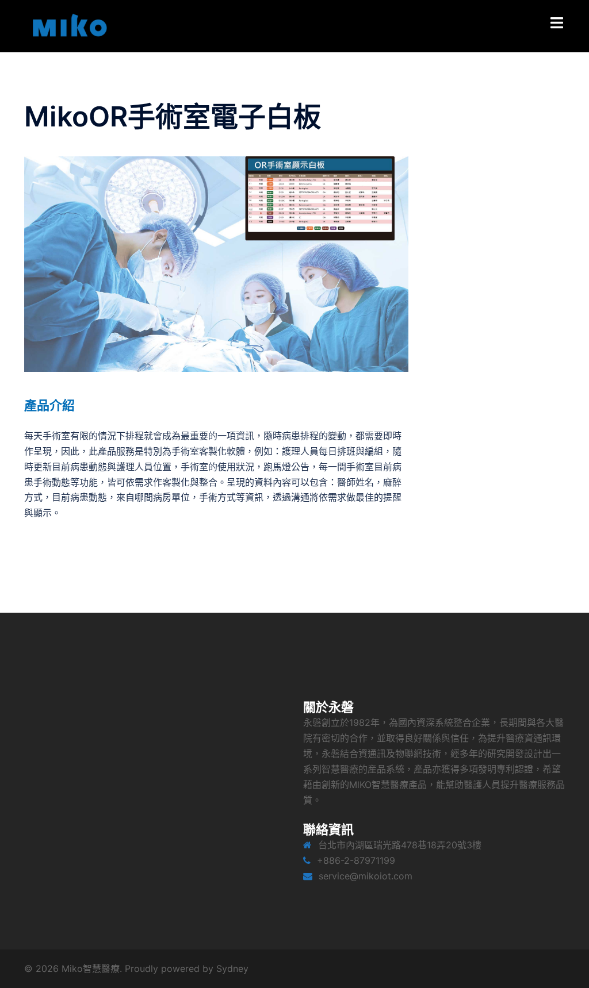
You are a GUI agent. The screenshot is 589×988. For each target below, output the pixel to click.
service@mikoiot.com (365, 876)
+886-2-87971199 (356, 860)
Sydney (232, 968)
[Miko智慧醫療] (67, 25)
